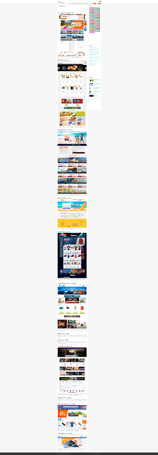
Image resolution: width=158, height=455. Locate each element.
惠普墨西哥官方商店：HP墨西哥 (63, 333)
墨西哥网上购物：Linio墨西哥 (63, 340)
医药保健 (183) (97, 12)
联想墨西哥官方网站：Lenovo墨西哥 (64, 397)
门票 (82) (91, 20)
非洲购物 (91, 3)
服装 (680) (91, 7)
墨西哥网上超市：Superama (63, 60)
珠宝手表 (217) (97, 11)
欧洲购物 (76, 3)
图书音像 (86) (97, 18)
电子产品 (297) (91, 11)
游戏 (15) (91, 28)
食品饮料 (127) (97, 15)
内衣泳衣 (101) (91, 17)
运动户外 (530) (97, 7)
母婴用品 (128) (91, 15)
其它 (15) (91, 27)
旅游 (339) (91, 10)
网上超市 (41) (97, 22)
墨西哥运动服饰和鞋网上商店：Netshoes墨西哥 (66, 404)
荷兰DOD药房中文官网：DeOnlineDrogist (94, 56)
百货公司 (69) (97, 20)
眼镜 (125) (91, 16)
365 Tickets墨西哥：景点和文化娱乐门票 (65, 12)
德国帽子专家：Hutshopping (93, 47)
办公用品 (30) (97, 23)
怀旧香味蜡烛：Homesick (92, 64)
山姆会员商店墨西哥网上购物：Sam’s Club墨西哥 (67, 283)
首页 (69, 3)
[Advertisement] (72, 9)
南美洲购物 (87, 3)
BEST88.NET (58, 453)
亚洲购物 (79, 3)
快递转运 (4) (91, 32)
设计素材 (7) (91, 31)
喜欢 (86, 57)
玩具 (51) (96, 21)
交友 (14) (96, 28)
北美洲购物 (72, 3)
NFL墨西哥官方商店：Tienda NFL (64, 231)
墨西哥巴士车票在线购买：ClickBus (64, 198)
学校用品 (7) (96, 31)
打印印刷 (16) (97, 26)
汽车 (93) (96, 17)
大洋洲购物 (83, 3)
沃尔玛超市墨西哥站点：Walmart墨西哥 (65, 433)
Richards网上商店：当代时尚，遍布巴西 (94, 51)
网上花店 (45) (91, 22)
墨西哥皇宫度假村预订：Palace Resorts (65, 129)
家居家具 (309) (97, 10)
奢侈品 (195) (91, 12)
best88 (72, 57)
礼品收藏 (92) (91, 18)
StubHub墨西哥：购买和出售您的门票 (65, 346)
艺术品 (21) (91, 26)
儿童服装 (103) (97, 16)
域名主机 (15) (97, 27)
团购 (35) (91, 23)
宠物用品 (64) (91, 21)
